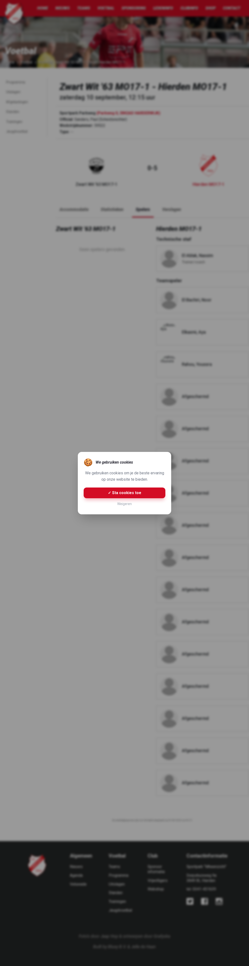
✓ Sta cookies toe (124, 492)
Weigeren (124, 504)
